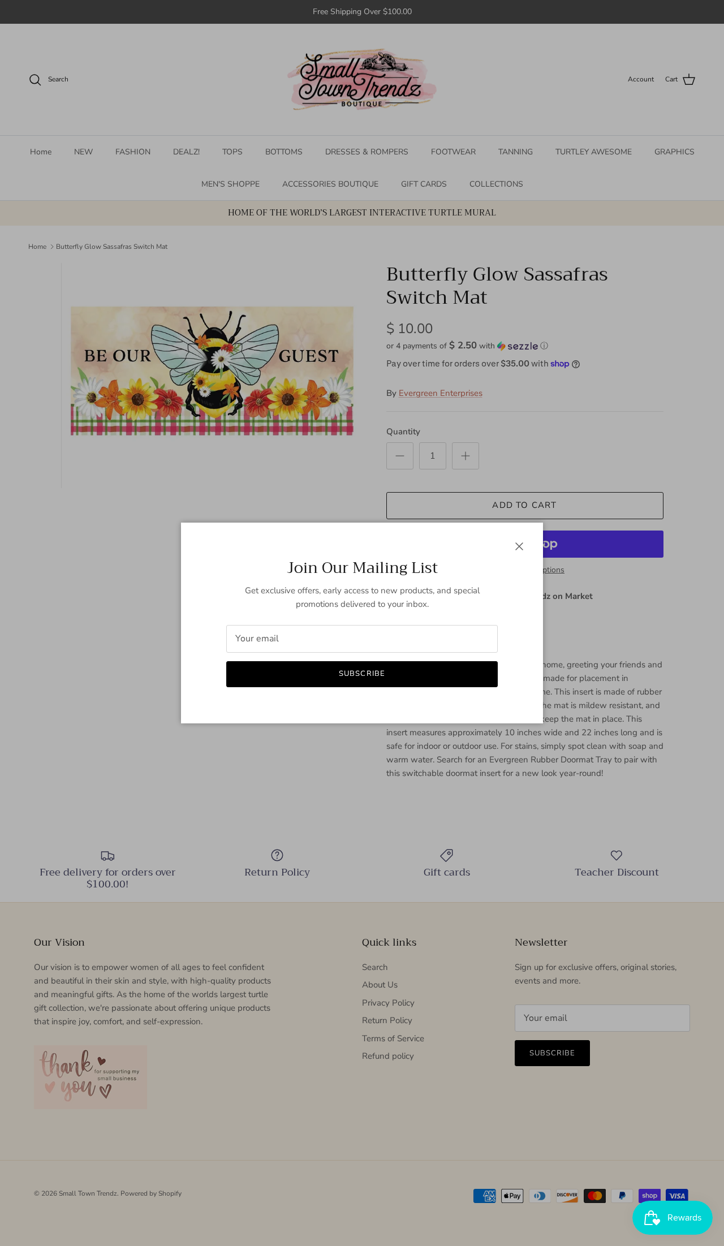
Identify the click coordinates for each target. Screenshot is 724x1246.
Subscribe (362, 674)
